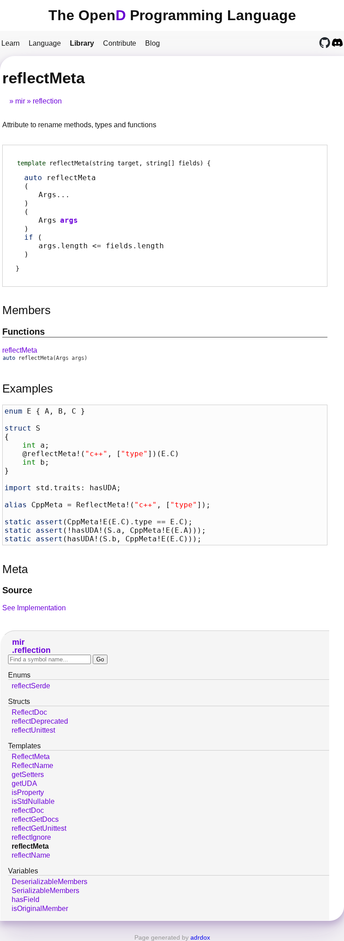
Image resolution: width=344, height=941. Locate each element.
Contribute (119, 43)
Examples (27, 388)
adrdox (200, 937)
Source (17, 590)
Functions (23, 332)
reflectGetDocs (35, 819)
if (28, 237)
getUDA (24, 783)
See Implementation (34, 608)
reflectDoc (28, 810)
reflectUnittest (33, 730)
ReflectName (32, 765)
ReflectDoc (29, 712)
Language (45, 43)
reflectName (31, 855)
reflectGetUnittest (39, 828)
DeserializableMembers (49, 881)
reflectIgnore (31, 837)
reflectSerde (31, 686)
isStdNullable (33, 801)
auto (33, 177)
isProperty (28, 792)
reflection (47, 101)
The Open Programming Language (172, 15)
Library (82, 43)
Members (26, 310)
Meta (15, 569)
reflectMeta (19, 350)
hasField (25, 899)
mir (20, 101)
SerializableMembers (45, 890)
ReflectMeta (31, 756)
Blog (152, 43)
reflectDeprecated (40, 721)
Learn (10, 43)
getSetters (28, 774)
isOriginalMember (40, 908)
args (69, 220)
